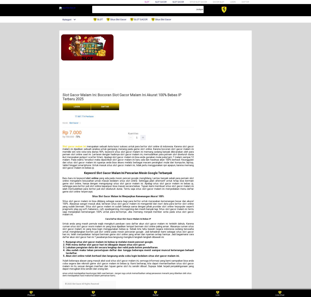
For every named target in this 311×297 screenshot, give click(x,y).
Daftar (155, 295)
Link (218, 295)
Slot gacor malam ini (74, 146)
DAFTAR (245, 2)
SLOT (147, 2)
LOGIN (233, 2)
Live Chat (280, 295)
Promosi (31, 295)
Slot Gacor (178, 2)
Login (93, 295)
